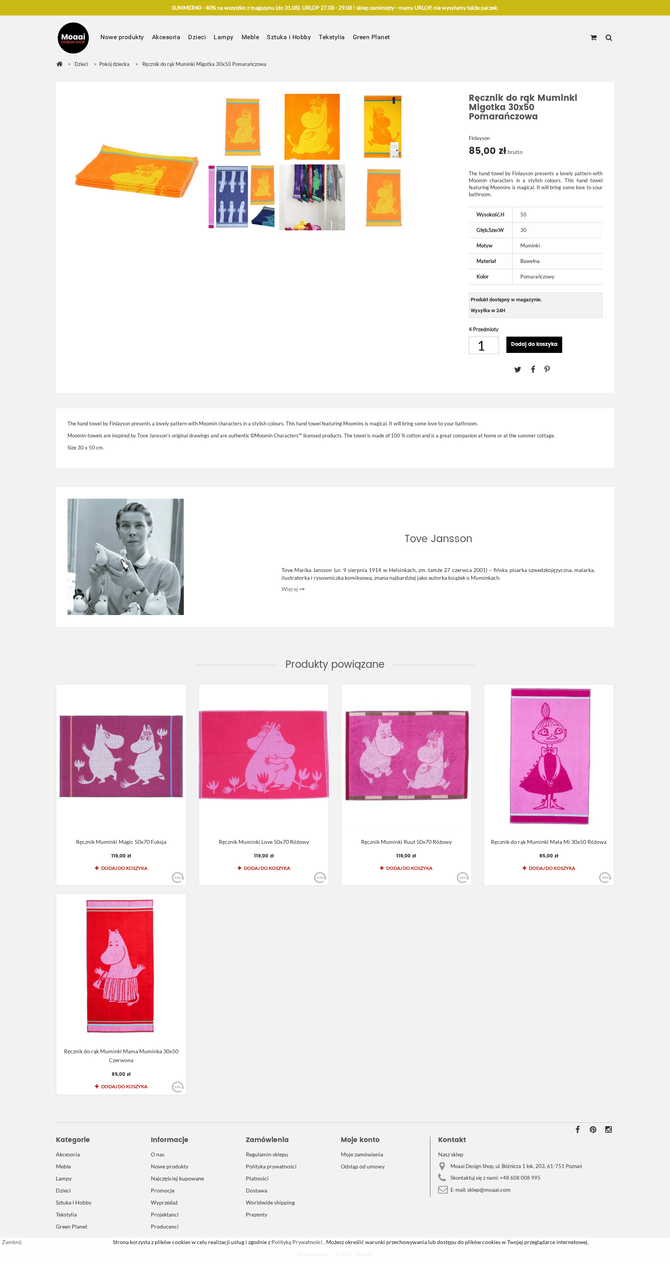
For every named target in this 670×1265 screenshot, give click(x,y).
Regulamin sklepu (267, 1154)
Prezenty (256, 1214)
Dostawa (256, 1190)
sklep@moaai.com (489, 1189)
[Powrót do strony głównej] (59, 64)
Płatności (257, 1178)
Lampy (224, 37)
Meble (250, 37)
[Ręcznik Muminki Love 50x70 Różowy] (264, 756)
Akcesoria (166, 37)
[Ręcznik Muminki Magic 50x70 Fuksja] (121, 756)
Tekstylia (332, 37)
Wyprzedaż (164, 1202)
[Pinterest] (551, 369)
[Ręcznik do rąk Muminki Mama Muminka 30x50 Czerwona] (121, 966)
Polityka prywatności (271, 1166)
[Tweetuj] (522, 369)
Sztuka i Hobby (289, 37)
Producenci (165, 1226)
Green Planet (371, 37)
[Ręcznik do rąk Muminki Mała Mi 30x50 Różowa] (549, 756)
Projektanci (165, 1214)
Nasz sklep (450, 1154)
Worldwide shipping (270, 1202)
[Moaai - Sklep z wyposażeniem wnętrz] (73, 38)
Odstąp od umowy (363, 1166)
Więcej (290, 589)
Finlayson (479, 138)
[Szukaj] (609, 38)
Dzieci (197, 37)
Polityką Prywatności (296, 1242)
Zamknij (12, 1242)
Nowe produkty (122, 37)
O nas (157, 1154)
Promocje (162, 1190)
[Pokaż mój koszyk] (593, 38)
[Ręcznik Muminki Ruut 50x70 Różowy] (406, 756)
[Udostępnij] (537, 369)
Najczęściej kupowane (177, 1178)
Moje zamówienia (362, 1154)
